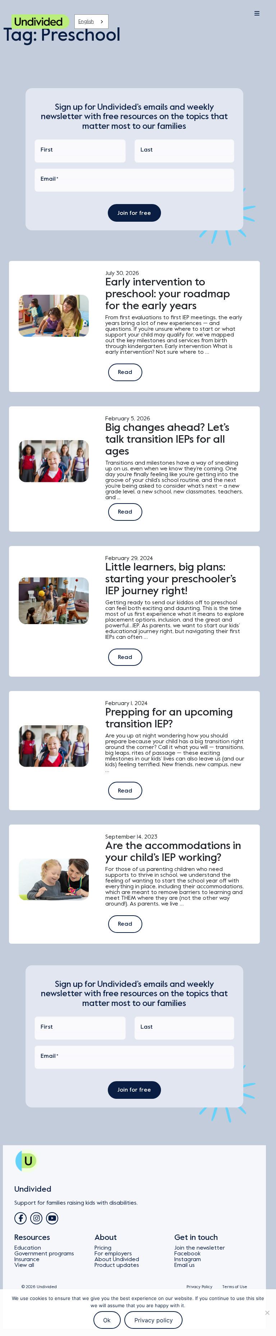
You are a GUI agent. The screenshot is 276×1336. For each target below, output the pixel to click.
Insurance (27, 1259)
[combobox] (91, 21)
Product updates (117, 1265)
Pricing (103, 1247)
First (47, 150)
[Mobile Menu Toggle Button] (238, 13)
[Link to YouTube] (52, 1218)
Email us (184, 1265)
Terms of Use (234, 1287)
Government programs (44, 1253)
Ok (107, 1320)
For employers (113, 1253)
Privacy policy (153, 1320)
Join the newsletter (199, 1247)
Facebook (187, 1253)
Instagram (187, 1259)
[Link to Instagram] (36, 1218)
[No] (267, 1312)
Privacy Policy (199, 1287)
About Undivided (117, 1259)
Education (27, 1247)
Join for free (134, 213)
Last (147, 150)
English (86, 21)
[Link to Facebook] (20, 1218)
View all (24, 1265)
